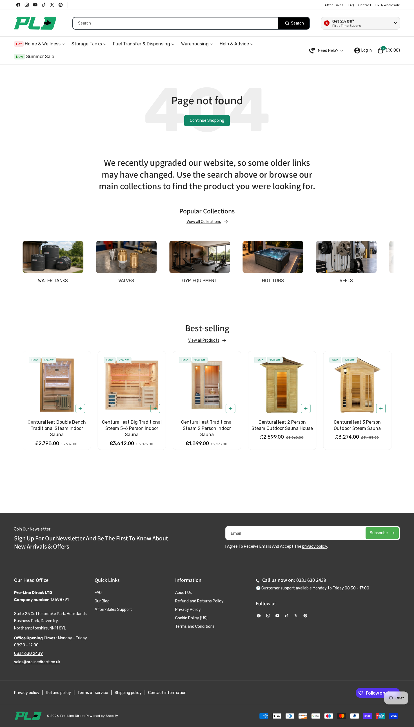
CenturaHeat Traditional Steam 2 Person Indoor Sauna (207, 428)
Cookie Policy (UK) (191, 618)
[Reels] (346, 257)
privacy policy (314, 546)
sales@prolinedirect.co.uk (37, 662)
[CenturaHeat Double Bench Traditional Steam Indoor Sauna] (57, 385)
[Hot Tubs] (272, 257)
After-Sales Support (113, 609)
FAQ (98, 592)
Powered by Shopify (102, 716)
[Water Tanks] (53, 257)
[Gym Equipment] (199, 257)
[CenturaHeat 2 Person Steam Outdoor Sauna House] (282, 385)
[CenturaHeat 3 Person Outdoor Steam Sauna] (357, 385)
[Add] (80, 408)
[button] (388, 50)
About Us (183, 592)
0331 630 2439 (28, 653)
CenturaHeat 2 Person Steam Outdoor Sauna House (282, 425)
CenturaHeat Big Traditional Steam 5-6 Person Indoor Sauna (132, 428)
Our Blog (102, 601)
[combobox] (191, 23)
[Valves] (126, 257)
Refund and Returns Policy (199, 601)
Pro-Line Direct (72, 716)
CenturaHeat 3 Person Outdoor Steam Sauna (357, 425)
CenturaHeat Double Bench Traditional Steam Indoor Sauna (57, 428)
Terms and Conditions (195, 626)
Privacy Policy (188, 609)
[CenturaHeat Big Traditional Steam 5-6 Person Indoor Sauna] (132, 385)
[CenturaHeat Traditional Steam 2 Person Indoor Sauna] (207, 385)
